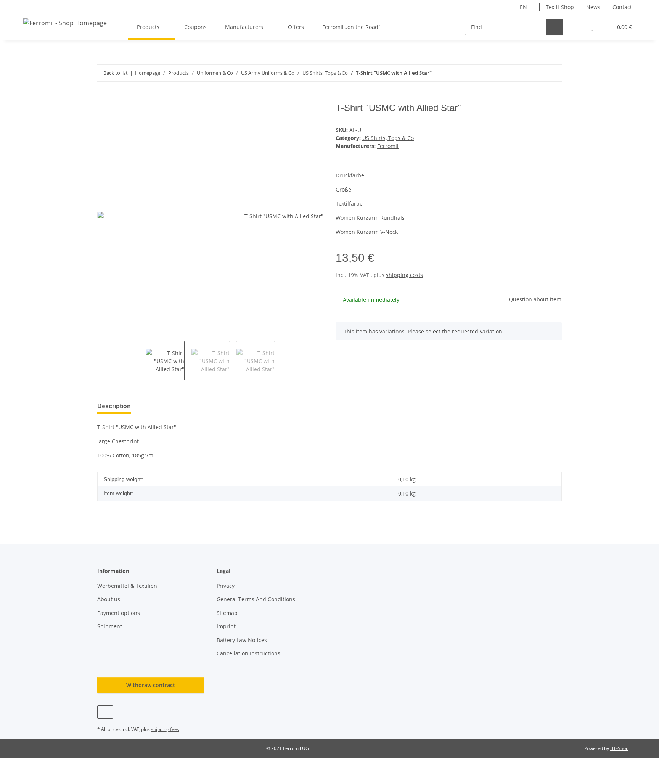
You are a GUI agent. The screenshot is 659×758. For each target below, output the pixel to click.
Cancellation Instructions (248, 653)
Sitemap (227, 612)
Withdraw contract (150, 685)
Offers (296, 27)
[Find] (554, 27)
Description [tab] (114, 406)
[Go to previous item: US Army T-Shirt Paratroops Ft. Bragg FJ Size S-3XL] (537, 73)
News (593, 7)
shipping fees (165, 729)
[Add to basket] (103, 98)
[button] (577, 27)
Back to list (115, 72)
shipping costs (404, 274)
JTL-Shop (619, 748)
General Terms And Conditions (256, 599)
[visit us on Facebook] (105, 712)
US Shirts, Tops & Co (388, 138)
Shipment (109, 626)
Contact (622, 7)
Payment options (118, 612)
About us (108, 599)
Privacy (226, 585)
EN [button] (523, 7)
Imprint (226, 626)
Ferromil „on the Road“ (351, 27)
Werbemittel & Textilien (127, 585)
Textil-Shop (560, 7)
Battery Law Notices (242, 640)
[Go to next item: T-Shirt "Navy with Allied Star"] (553, 73)
